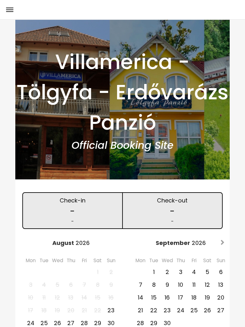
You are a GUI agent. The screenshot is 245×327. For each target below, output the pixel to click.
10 (180, 285)
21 (140, 310)
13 (220, 285)
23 (111, 310)
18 (194, 297)
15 (154, 297)
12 (207, 285)
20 (220, 297)
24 (180, 310)
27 (220, 310)
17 (180, 297)
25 (194, 310)
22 (153, 310)
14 (140, 297)
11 (194, 285)
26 (207, 310)
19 (207, 297)
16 (167, 297)
